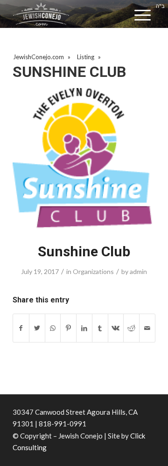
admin (138, 271)
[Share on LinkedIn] (84, 328)
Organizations (93, 271)
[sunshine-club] (84, 159)
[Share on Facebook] (21, 328)
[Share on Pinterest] (68, 328)
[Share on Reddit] (131, 328)
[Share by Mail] (147, 328)
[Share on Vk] (116, 328)
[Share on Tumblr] (100, 328)
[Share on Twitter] (37, 328)
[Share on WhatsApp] (53, 328)
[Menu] (142, 15)
